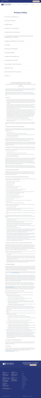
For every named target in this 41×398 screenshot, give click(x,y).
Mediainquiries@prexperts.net (7, 388)
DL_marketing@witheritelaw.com (15, 272)
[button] (14, 4)
